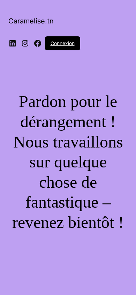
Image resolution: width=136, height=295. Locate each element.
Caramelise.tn (31, 21)
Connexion (63, 43)
